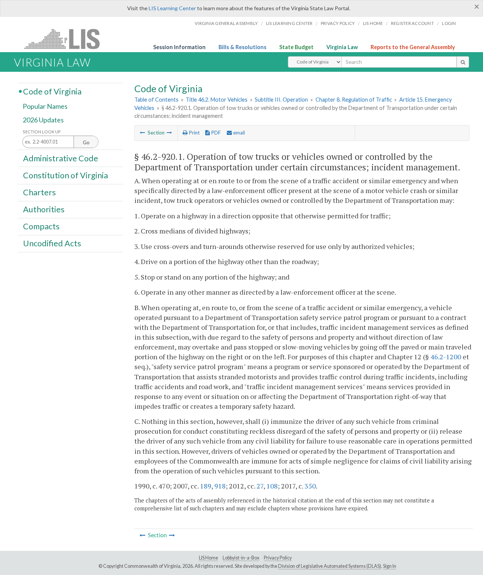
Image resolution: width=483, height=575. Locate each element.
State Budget (296, 47)
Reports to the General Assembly (413, 47)
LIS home (373, 23)
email (238, 133)
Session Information (179, 47)
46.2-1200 (446, 356)
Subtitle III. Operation (281, 99)
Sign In (389, 566)
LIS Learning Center (172, 8)
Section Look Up (42, 131)
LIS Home (208, 558)
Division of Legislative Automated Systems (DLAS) (329, 566)
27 (260, 485)
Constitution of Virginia (65, 175)
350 (310, 485)
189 (205, 485)
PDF (215, 133)
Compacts (41, 226)
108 (272, 485)
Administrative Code (60, 158)
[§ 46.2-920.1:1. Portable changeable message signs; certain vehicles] (169, 133)
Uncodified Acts (52, 243)
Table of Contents (156, 99)
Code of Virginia (52, 91)
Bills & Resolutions (242, 47)
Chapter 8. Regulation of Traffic (353, 99)
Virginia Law (342, 47)
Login (449, 23)
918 (220, 485)
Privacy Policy (338, 23)
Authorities (44, 209)
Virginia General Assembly (226, 23)
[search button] (463, 62)
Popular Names (45, 106)
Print (194, 133)
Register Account (412, 23)
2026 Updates (43, 120)
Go (86, 142)
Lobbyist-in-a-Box (241, 558)
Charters (39, 192)
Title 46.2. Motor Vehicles (217, 99)
